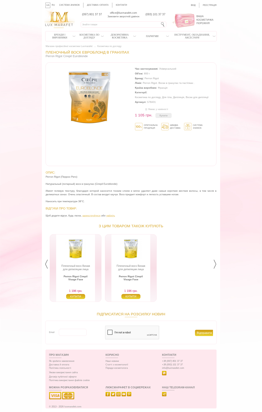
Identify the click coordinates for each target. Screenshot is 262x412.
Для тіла (167, 97)
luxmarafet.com (72, 406)
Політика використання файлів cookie (69, 380)
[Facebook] (108, 395)
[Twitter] (113, 395)
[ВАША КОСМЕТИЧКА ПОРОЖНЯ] (193, 12)
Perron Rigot (152, 78)
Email (52, 332)
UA (47, 5)
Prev (49, 264)
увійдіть (110, 215)
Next (218, 264)
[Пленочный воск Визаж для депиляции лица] (75, 248)
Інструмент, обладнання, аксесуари (192, 36)
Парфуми (152, 36)
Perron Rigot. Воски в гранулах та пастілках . (169, 83)
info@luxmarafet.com (173, 368)
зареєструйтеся (91, 215)
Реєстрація (210, 5)
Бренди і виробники (59, 36)
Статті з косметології (117, 364)
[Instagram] (119, 395)
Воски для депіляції (197, 97)
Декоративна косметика (120, 36)
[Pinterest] (129, 395)
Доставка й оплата (59, 364)
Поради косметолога (117, 368)
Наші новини (112, 361)
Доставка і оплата (98, 5)
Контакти (121, 5)
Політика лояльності (60, 368)
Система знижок (69, 5)
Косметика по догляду (89, 36)
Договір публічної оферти (62, 377)
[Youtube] (124, 395)
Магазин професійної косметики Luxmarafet (69, 46)
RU (53, 5)
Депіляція (178, 97)
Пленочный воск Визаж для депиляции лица (75, 267)
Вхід (193, 5)
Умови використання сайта (63, 372)
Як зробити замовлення (61, 361)
